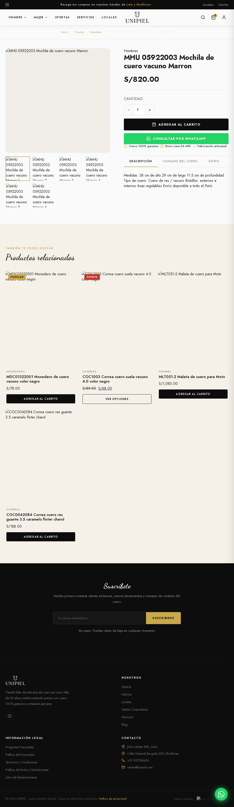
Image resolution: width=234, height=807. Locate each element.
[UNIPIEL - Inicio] (137, 17)
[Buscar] (202, 17)
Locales (208, 5)
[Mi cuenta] (224, 17)
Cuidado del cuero (180, 161)
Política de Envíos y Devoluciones (26, 769)
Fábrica (126, 694)
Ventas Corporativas (134, 709)
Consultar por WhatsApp (179, 138)
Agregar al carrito (179, 124)
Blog (125, 724)
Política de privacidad (113, 799)
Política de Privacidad (19, 754)
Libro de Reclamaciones (21, 777)
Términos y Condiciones (21, 762)
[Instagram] (7, 4)
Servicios (85, 17)
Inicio (64, 32)
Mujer (39, 17)
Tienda (79, 32)
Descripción (140, 161)
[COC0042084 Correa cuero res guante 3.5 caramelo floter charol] (40, 456)
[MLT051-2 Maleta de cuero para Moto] (193, 318)
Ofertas (62, 17)
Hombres (95, 32)
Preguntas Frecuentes (19, 747)
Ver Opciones (117, 399)
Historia (126, 687)
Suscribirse (163, 618)
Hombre (16, 17)
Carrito (223, 5)
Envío (214, 161)
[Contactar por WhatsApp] (221, 794)
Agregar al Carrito (41, 399)
